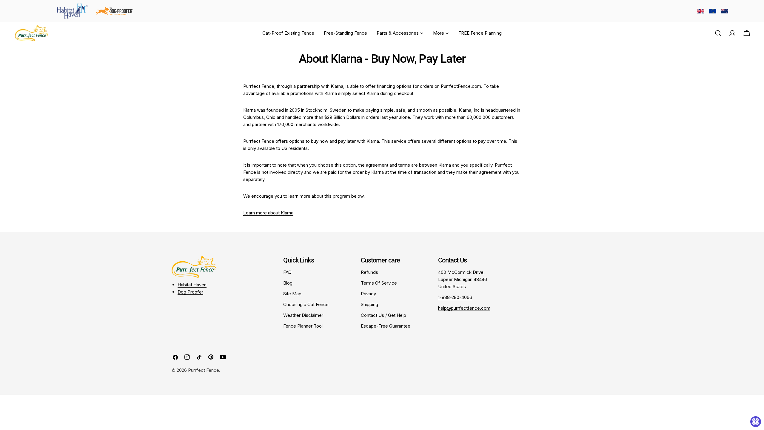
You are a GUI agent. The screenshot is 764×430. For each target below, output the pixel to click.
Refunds (369, 272)
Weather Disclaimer (303, 315)
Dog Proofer (190, 292)
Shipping (369, 304)
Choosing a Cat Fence (306, 304)
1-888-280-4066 (455, 297)
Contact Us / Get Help (383, 315)
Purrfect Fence (203, 370)
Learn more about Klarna (268, 213)
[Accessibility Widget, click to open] (755, 421)
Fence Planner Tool (303, 326)
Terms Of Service (379, 283)
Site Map (292, 294)
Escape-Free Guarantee (385, 326)
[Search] (718, 33)
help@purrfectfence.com (464, 308)
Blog (287, 283)
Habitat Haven (192, 285)
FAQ (287, 272)
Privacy (368, 294)
